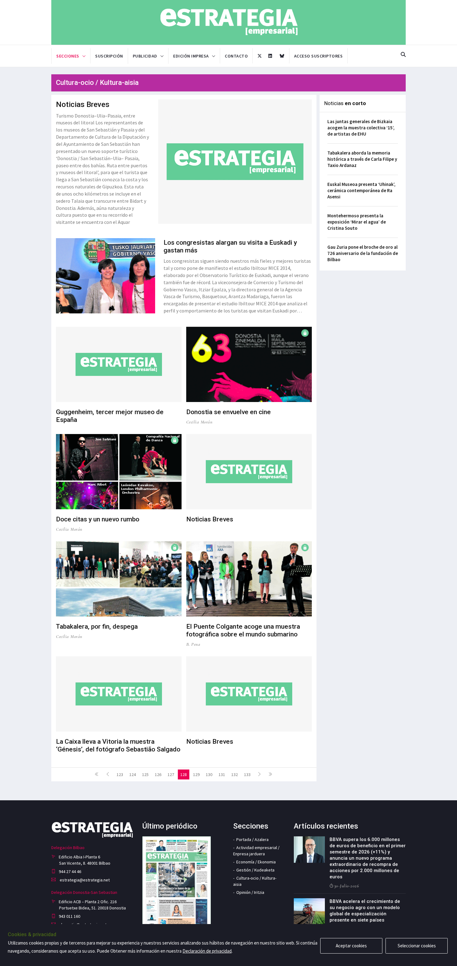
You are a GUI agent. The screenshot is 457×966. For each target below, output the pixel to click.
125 (145, 774)
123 (120, 774)
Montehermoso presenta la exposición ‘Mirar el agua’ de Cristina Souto (356, 222)
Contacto (236, 56)
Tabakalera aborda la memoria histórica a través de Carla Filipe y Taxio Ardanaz (362, 159)
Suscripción (109, 56)
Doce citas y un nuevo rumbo (97, 519)
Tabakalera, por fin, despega (97, 626)
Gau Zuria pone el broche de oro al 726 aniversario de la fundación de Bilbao (362, 253)
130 (209, 774)
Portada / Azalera (252, 839)
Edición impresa (191, 56)
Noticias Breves (82, 104)
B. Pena (193, 644)
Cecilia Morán (199, 422)
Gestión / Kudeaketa (255, 870)
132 (234, 774)
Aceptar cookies (351, 946)
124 (132, 774)
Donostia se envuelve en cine (228, 412)
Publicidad (145, 56)
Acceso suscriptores (318, 56)
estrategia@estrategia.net (84, 880)
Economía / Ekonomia (256, 862)
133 (247, 774)
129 (196, 774)
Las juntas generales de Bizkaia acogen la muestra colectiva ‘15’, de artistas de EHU (361, 127)
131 (222, 774)
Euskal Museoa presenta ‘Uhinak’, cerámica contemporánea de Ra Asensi (361, 190)
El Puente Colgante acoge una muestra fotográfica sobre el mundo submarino (243, 630)
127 (171, 774)
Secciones (67, 56)
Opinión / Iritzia (250, 892)
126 (158, 774)
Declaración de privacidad (207, 951)
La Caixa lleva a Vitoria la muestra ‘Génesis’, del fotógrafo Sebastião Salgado (118, 745)
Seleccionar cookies (417, 946)
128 (183, 774)
